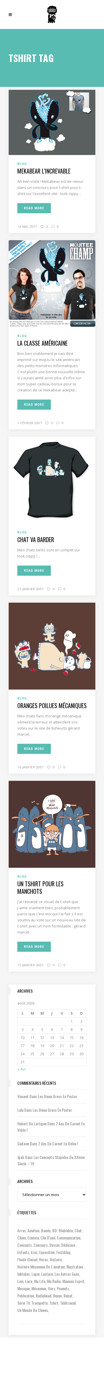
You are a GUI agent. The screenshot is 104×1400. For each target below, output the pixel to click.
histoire (56, 1259)
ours (51, 1288)
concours (41, 1245)
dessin (54, 1245)
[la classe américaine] (52, 283)
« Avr (21, 1069)
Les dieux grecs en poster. (58, 1096)
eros (34, 1252)
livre (28, 1281)
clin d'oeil (47, 1238)
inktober (23, 1274)
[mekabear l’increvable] (52, 122)
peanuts (63, 1288)
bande (46, 1230)
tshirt (53, 1303)
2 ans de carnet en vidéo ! (58, 1143)
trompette (39, 1303)
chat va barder (35, 539)
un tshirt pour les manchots (40, 887)
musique (23, 1288)
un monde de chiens (32, 1310)
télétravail (68, 1303)
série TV (23, 1303)
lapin (35, 1274)
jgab (20, 1157)
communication (68, 1238)
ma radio (54, 1281)
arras (21, 1230)
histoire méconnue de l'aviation (41, 1267)
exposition (47, 1252)
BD (54, 1230)
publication (25, 1296)
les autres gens (67, 1274)
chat (78, 1230)
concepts (24, 1245)
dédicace (68, 1245)
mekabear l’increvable (43, 171)
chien (21, 1238)
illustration (74, 1267)
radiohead (43, 1296)
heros (43, 1259)
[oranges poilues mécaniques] (52, 645)
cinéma (33, 1238)
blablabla (66, 1230)
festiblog (63, 1252)
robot (68, 1296)
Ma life (39, 1281)
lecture (47, 1274)
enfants (23, 1252)
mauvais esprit (73, 1281)
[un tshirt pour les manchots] (52, 823)
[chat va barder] (52, 479)
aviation (33, 1230)
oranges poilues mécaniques (52, 705)
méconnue (38, 1288)
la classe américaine (42, 343)
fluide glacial (27, 1259)
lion (20, 1281)
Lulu (20, 1110)
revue (57, 1296)
